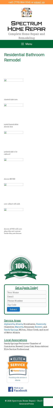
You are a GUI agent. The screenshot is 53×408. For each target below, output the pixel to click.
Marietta (19, 327)
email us (39, 2)
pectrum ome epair (26, 26)
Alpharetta (9, 324)
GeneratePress (26, 403)
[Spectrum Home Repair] (26, 12)
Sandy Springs (11, 329)
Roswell (39, 327)
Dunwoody (41, 324)
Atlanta (19, 324)
